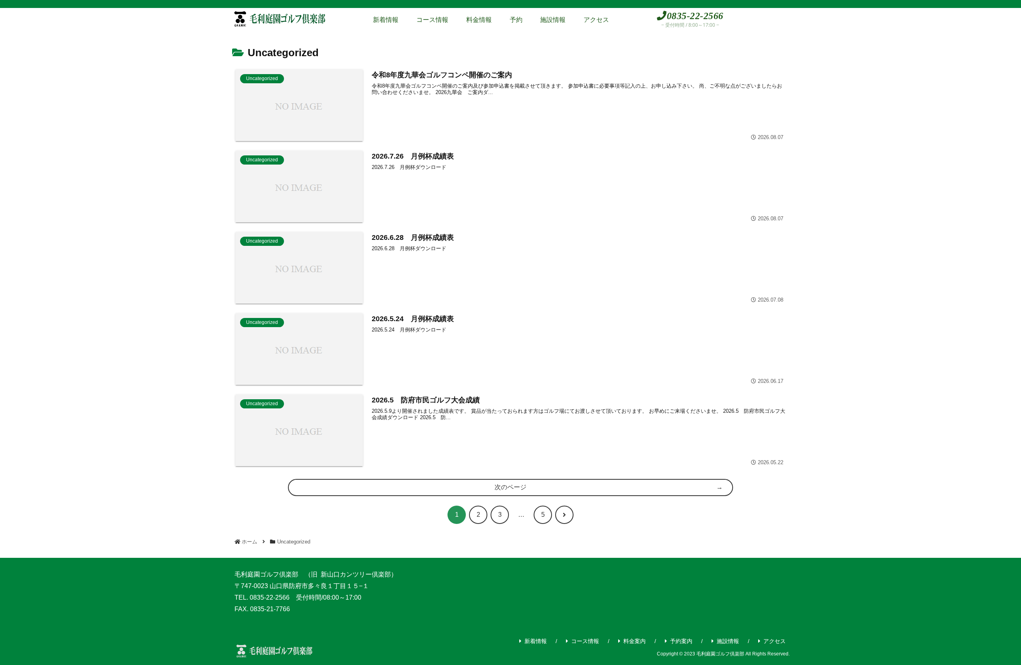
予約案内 (681, 641)
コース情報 (585, 641)
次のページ (510, 487)
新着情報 (535, 641)
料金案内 (634, 641)
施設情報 (728, 641)
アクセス (774, 641)
